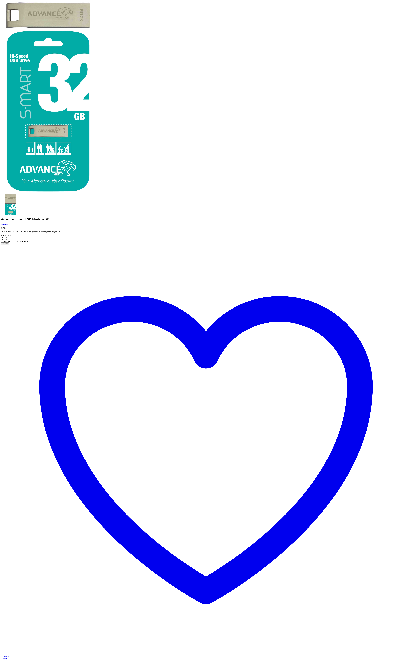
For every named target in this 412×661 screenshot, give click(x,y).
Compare (4, 658)
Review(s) (5, 224)
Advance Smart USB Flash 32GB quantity (15, 241)
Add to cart (5, 243)
